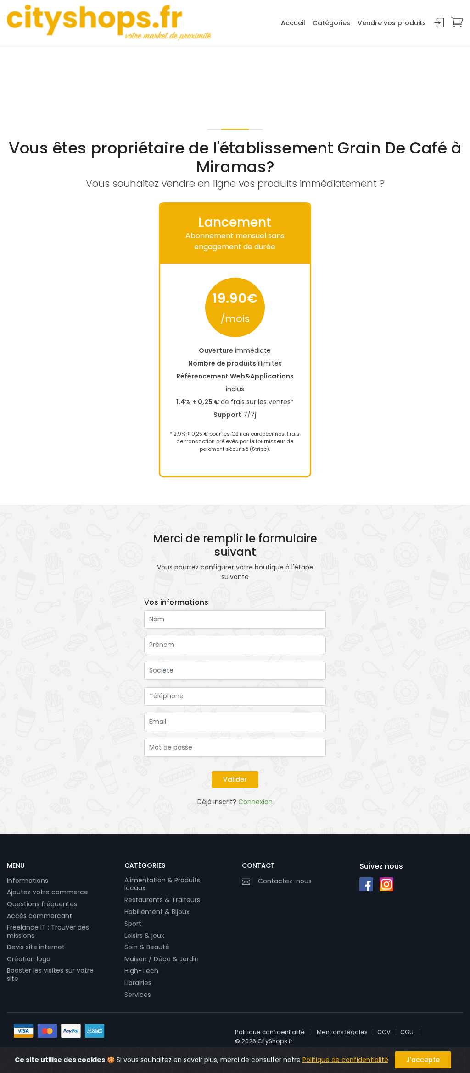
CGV (384, 1032)
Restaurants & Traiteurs (162, 900)
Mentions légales (342, 1032)
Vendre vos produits (392, 22)
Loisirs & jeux (144, 935)
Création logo (28, 959)
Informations (27, 880)
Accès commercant (39, 916)
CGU (407, 1032)
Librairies (137, 983)
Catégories (331, 22)
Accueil (293, 22)
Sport (132, 924)
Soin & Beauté (146, 947)
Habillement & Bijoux (157, 912)
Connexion (439, 23)
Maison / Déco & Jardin (161, 959)
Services (137, 995)
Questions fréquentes (42, 904)
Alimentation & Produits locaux (162, 884)
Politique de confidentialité (345, 1059)
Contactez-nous (285, 881)
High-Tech (141, 971)
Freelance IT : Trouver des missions (48, 932)
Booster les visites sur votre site (50, 975)
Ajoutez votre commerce (47, 892)
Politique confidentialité (270, 1032)
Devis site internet (36, 947)
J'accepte (423, 1059)
